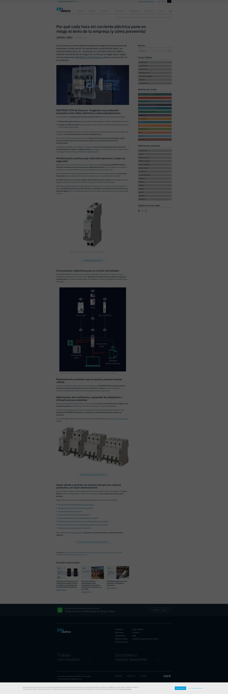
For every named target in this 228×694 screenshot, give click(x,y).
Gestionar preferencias (195, 688)
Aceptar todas (180, 688)
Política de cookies (126, 689)
